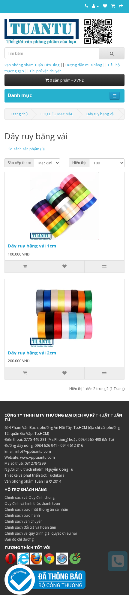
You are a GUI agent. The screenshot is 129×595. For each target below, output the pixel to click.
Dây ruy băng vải (100, 114)
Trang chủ (19, 114)
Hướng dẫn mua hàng (83, 65)
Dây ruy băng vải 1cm (32, 246)
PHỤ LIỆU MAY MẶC (57, 114)
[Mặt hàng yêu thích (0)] (105, 6)
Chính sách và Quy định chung (29, 497)
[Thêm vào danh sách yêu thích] (65, 267)
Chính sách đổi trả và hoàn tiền (30, 527)
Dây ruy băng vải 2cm (32, 353)
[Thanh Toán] (121, 6)
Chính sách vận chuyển (23, 521)
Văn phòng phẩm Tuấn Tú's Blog (31, 65)
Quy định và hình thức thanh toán (32, 503)
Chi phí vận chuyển (46, 71)
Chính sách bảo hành (22, 515)
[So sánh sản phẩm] (104, 267)
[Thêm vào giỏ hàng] (25, 267)
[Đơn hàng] (113, 6)
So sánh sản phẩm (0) (26, 149)
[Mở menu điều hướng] (115, 96)
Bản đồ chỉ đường (19, 539)
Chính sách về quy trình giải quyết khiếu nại (40, 533)
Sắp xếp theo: (19, 162)
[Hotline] (86, 6)
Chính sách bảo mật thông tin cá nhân (36, 509)
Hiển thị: (79, 162)
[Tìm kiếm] (111, 53)
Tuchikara (56, 475)
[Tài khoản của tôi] (95, 6)
